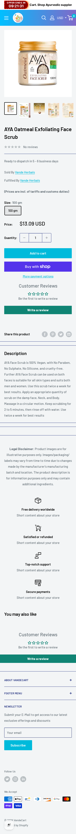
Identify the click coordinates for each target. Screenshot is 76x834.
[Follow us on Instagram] (15, 779)
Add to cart (38, 253)
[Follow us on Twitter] (7, 779)
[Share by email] (69, 334)
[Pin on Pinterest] (53, 334)
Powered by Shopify (16, 825)
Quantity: (10, 238)
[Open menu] (6, 18)
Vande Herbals (25, 172)
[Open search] (44, 17)
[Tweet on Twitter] (61, 334)
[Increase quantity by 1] (46, 237)
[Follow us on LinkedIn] (23, 779)
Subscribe (18, 745)
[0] (70, 17)
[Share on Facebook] (45, 334)
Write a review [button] (38, 310)
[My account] (52, 17)
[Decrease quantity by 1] (24, 237)
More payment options (38, 276)
